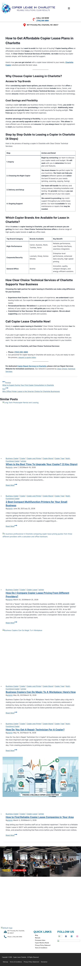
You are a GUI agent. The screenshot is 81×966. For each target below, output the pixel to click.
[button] (69, 8)
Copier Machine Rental (42, 943)
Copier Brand (48, 458)
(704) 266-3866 (21, 352)
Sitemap (5, 962)
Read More (11, 485)
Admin (10, 467)
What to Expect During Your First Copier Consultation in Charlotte (28, 384)
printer (23, 461)
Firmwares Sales (40, 940)
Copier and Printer (34, 458)
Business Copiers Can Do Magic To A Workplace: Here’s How (41, 692)
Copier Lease (32, 590)
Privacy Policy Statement (42, 945)
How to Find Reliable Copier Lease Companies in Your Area (40, 817)
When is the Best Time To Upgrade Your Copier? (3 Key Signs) (42, 464)
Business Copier (12, 458)
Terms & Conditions (41, 948)
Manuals (37, 938)
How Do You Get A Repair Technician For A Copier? (35, 729)
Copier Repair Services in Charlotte (31, 366)
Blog (36, 935)
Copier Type (59, 458)
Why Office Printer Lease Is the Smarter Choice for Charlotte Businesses (31, 390)
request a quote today (27, 357)
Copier (22, 458)
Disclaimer (44, 962)
